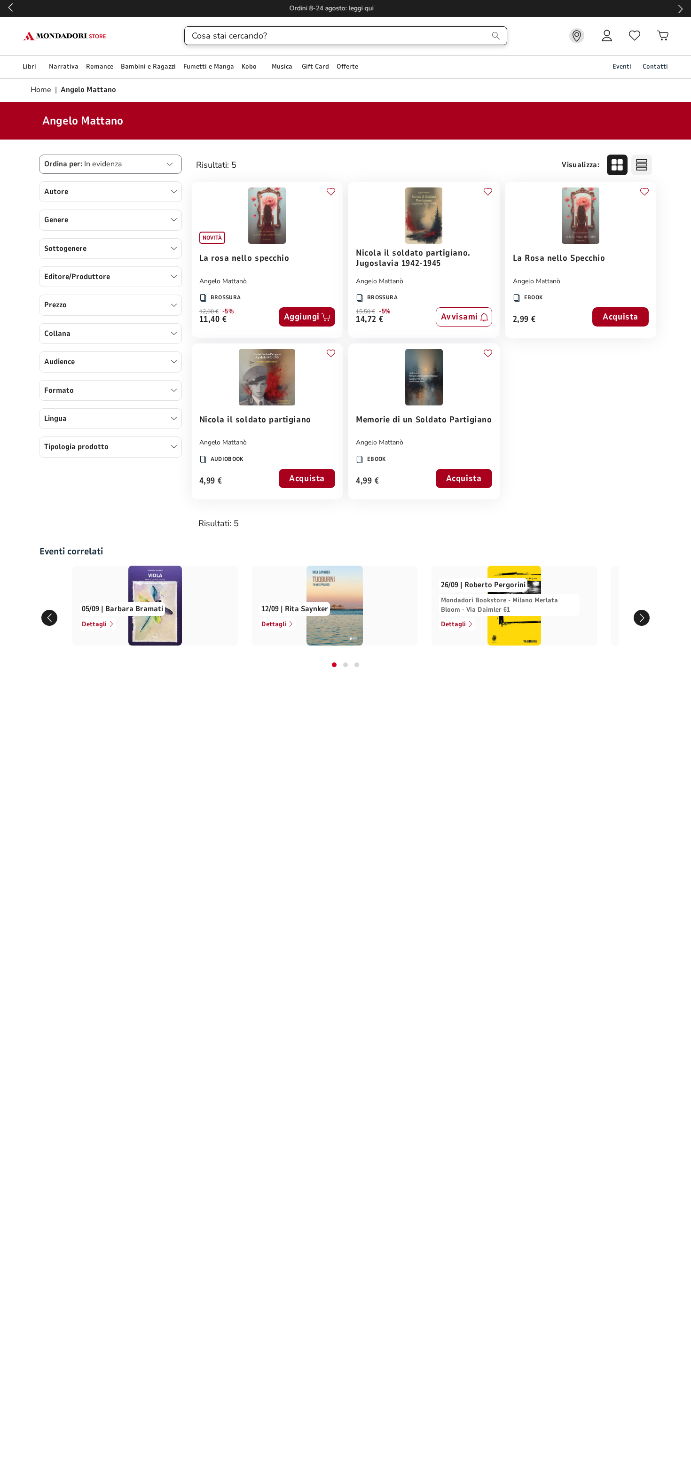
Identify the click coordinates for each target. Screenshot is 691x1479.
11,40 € (213, 320)
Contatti (655, 66)
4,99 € (210, 481)
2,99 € (524, 320)
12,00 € (209, 311)
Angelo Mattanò (223, 281)
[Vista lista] (641, 165)
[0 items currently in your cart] (662, 35)
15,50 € (365, 311)
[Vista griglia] (617, 165)
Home (42, 90)
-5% (228, 311)
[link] (576, 35)
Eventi (621, 66)
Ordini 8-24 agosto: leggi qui (346, 8)
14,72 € (370, 320)
